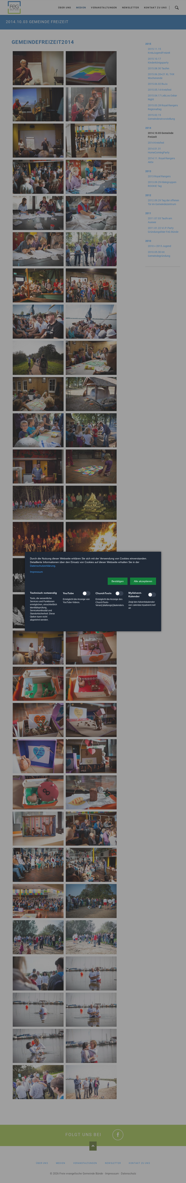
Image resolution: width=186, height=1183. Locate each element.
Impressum (36, 571)
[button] (118, 581)
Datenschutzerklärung (42, 565)
